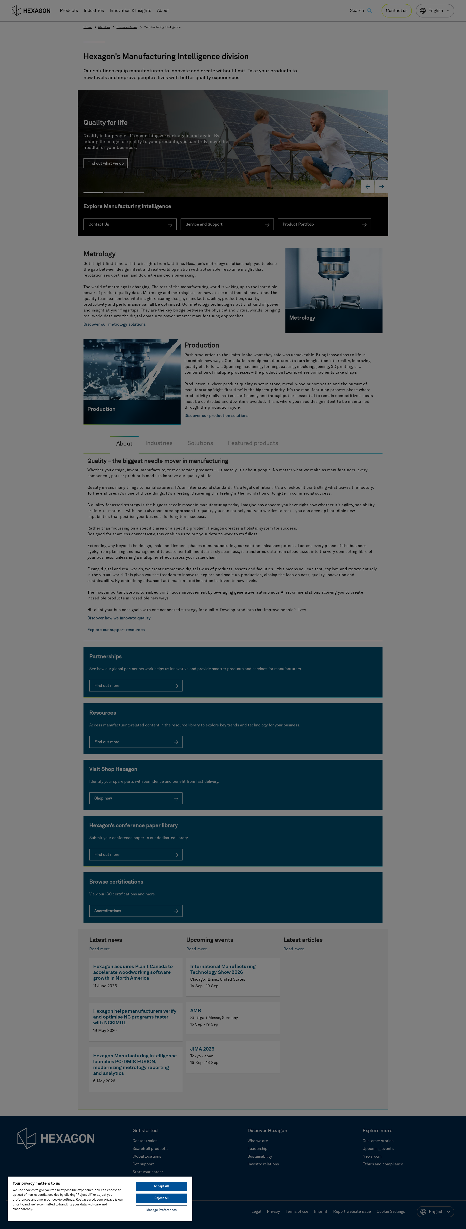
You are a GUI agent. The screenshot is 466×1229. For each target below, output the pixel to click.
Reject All (161, 1198)
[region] (100, 1198)
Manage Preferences (161, 1210)
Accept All (161, 1186)
